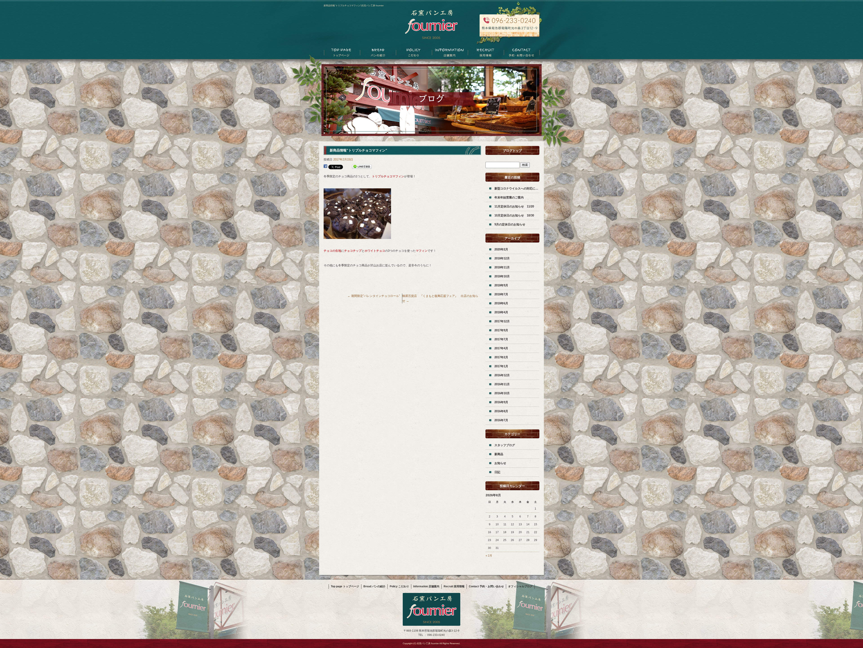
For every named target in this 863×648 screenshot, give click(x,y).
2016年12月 (502, 375)
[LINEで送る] (362, 166)
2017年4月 (501, 348)
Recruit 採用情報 (485, 53)
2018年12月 (502, 258)
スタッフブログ (504, 445)
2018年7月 (501, 294)
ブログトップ (512, 150)
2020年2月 (501, 249)
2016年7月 (501, 420)
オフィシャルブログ (520, 586)
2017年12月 (502, 321)
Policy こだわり (414, 53)
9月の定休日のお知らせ (509, 224)
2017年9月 (501, 330)
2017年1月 (501, 366)
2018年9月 (501, 285)
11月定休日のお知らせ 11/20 (514, 206)
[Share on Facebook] (325, 166)
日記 (497, 472)
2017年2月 (501, 357)
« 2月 (489, 555)
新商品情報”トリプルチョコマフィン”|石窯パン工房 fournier (354, 5)
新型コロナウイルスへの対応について (516, 188)
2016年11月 (502, 384)
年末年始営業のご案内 (509, 197)
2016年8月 (501, 411)
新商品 (498, 454)
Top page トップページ (342, 53)
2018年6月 (501, 303)
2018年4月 (501, 312)
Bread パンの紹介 (378, 53)
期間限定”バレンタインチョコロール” (373, 296)
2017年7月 (501, 339)
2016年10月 (502, 393)
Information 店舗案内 (449, 53)
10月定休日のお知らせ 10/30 (514, 215)
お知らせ (500, 463)
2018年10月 (502, 276)
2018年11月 (502, 267)
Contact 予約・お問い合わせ (521, 53)
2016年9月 (501, 402)
